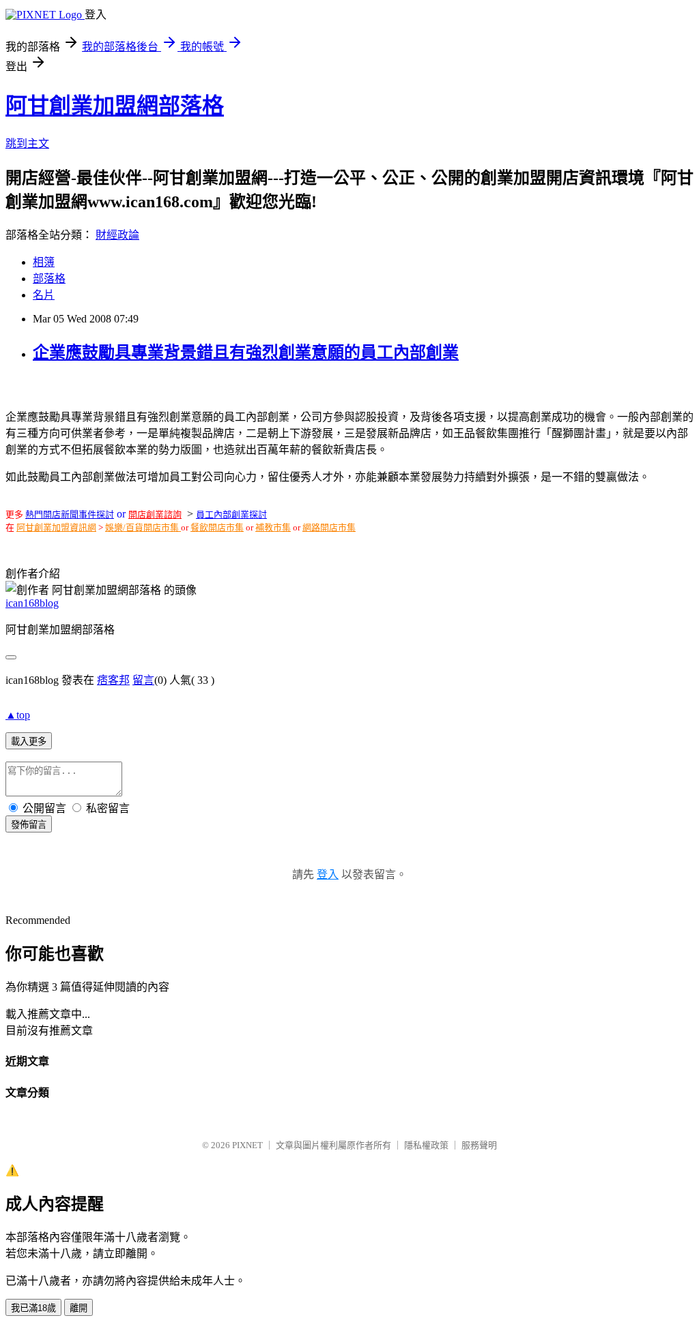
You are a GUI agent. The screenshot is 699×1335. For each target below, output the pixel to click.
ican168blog (32, 603)
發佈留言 (28, 825)
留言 (143, 680)
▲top (17, 715)
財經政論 (117, 235)
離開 (78, 1308)
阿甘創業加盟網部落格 (114, 105)
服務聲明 (479, 1145)
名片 (44, 295)
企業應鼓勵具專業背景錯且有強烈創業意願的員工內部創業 (246, 352)
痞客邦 (113, 680)
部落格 (49, 278)
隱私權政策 (426, 1145)
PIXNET (247, 1145)
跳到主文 (27, 143)
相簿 (44, 262)
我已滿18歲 (33, 1308)
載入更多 (28, 741)
